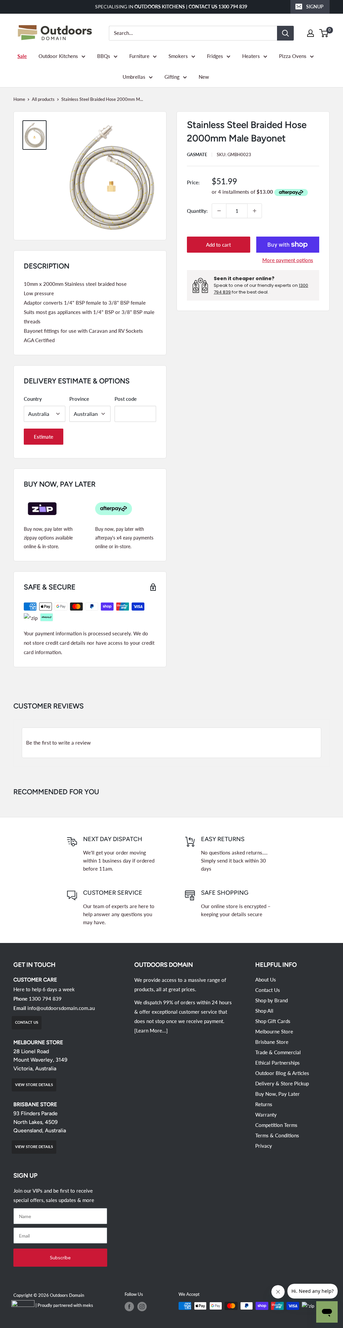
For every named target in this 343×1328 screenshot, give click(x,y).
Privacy (263, 1146)
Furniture (139, 56)
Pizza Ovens (292, 56)
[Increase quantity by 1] (255, 211)
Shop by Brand (271, 1000)
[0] (324, 33)
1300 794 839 (45, 999)
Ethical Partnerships (277, 1063)
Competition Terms (276, 1125)
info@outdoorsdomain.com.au (61, 1008)
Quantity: (197, 211)
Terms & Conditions (277, 1135)
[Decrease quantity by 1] (219, 211)
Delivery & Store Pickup (282, 1083)
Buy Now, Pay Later (277, 1094)
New (204, 77)
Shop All (264, 1011)
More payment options (287, 260)
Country (33, 399)
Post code (126, 399)
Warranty (266, 1115)
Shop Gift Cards (272, 1021)
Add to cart (218, 245)
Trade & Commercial (278, 1052)
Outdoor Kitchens (58, 56)
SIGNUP (315, 6)
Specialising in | (171, 6)
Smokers (178, 56)
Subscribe (60, 1257)
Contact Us (267, 990)
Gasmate (197, 154)
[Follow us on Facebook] (129, 1306)
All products (43, 99)
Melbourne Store (274, 1031)
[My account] (310, 33)
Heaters (251, 56)
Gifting (172, 77)
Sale (22, 56)
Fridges (215, 56)
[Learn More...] (151, 1030)
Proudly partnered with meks (65, 1305)
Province (79, 399)
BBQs (103, 56)
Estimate (43, 437)
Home (19, 99)
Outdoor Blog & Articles (282, 1073)
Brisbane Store (271, 1042)
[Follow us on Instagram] (142, 1306)
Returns (263, 1104)
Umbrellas (134, 77)
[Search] (285, 33)
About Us (265, 979)
